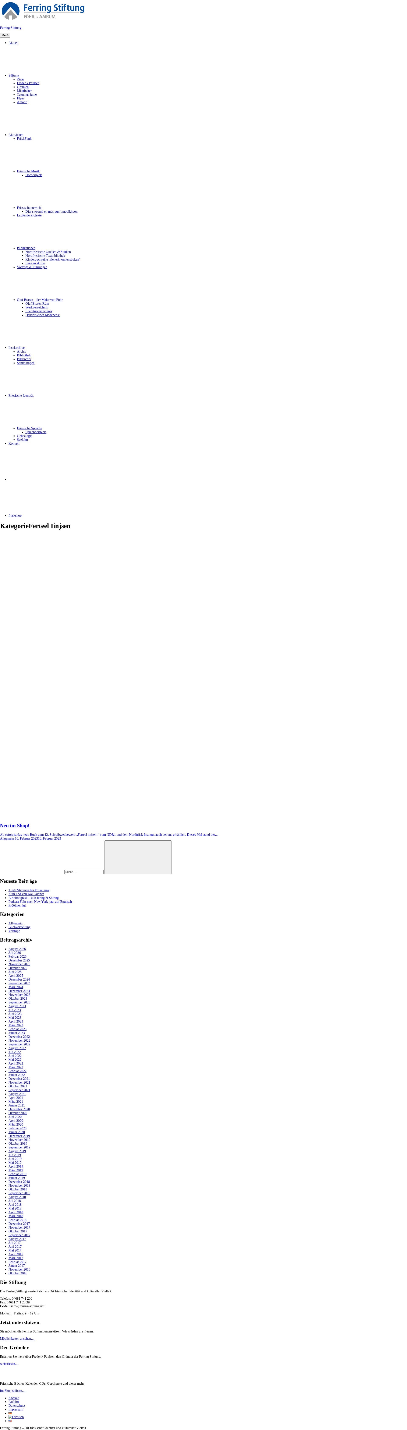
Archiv (21, 351)
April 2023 (15, 1021)
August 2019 (17, 1151)
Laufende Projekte (29, 215)
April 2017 (15, 1254)
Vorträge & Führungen (32, 267)
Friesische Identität (20, 395)
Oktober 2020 (17, 1113)
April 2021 (15, 1097)
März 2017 (15, 1258)
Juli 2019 (14, 1155)
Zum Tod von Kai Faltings (26, 894)
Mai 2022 (14, 1059)
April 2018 (15, 1212)
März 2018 (15, 1216)
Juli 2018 (14, 1201)
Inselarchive (16, 347)
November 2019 (19, 1139)
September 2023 (19, 1002)
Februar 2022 (17, 1071)
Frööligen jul (17, 905)
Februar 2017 (17, 1262)
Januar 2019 (16, 1178)
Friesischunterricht (29, 207)
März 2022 (15, 1067)
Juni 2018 (15, 1204)
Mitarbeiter (24, 90)
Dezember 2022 (19, 1036)
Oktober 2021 (17, 1086)
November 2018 (19, 1185)
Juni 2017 (15, 1246)
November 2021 (19, 1082)
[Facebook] (40, 479)
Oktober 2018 (17, 1189)
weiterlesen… (9, 1364)
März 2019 (15, 1170)
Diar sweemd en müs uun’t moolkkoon (51, 211)
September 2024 (19, 983)
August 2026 (17, 949)
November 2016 (19, 1269)
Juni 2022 (15, 1056)
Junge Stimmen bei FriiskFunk (28, 890)
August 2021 (17, 1094)
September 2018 (19, 1193)
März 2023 (15, 1025)
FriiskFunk (24, 138)
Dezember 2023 (19, 991)
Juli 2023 (14, 1010)
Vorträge (14, 931)
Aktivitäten (15, 135)
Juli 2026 (14, 952)
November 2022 (19, 1040)
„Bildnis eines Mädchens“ (42, 315)
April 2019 (15, 1166)
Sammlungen (26, 363)
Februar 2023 (17, 1029)
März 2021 (15, 1101)
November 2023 (19, 994)
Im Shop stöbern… (12, 1390)
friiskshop (15, 515)
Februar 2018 (17, 1220)
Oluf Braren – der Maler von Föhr (40, 299)
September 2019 (19, 1147)
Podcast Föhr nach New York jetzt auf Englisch (40, 901)
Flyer (20, 98)
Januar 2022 (16, 1075)
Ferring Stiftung (10, 27)
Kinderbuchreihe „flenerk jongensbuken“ (53, 259)
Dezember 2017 (19, 1223)
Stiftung (13, 75)
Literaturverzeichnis (38, 311)
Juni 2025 (15, 972)
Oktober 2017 (17, 1231)
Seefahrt (22, 439)
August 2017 (17, 1239)
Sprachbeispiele (35, 432)
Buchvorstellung (19, 927)
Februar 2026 (17, 956)
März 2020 (15, 1124)
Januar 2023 (16, 1033)
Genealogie (24, 436)
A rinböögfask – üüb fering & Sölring (33, 898)
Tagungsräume (27, 94)
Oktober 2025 (17, 968)
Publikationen (26, 248)
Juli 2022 (14, 1052)
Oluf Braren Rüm (37, 303)
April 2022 (15, 1063)
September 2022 (19, 1044)
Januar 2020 (16, 1132)
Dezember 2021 (19, 1078)
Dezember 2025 (19, 960)
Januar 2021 (16, 1105)
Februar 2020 (17, 1128)
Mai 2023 (14, 1017)
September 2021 (19, 1090)
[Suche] (52, 871)
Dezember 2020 (19, 1109)
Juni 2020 (15, 1117)
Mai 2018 (14, 1208)
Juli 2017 (14, 1242)
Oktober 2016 (17, 1273)
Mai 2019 (14, 1162)
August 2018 (17, 1197)
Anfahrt (22, 102)
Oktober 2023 (17, 998)
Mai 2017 (14, 1250)
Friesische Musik (28, 171)
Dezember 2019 (19, 1136)
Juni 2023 (15, 1014)
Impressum (15, 1409)
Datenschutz (16, 1405)
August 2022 (17, 1048)
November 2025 (19, 964)
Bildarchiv (24, 359)
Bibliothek (24, 355)
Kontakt (13, 443)
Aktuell (13, 43)
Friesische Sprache (29, 428)
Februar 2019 (17, 1174)
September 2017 (19, 1235)
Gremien (23, 87)
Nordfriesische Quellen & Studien (48, 252)
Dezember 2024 (19, 979)
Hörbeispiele (33, 175)
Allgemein (15, 923)
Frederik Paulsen (28, 83)
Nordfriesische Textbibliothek (45, 255)
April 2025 (15, 975)
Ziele (20, 79)
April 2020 (15, 1120)
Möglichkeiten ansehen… (17, 1338)
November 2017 (19, 1227)
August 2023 (17, 1006)
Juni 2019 (15, 1159)
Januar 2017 (16, 1265)
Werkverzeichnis (36, 307)
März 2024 (15, 987)
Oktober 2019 (17, 1143)
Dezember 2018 (19, 1181)
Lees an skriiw (35, 263)
